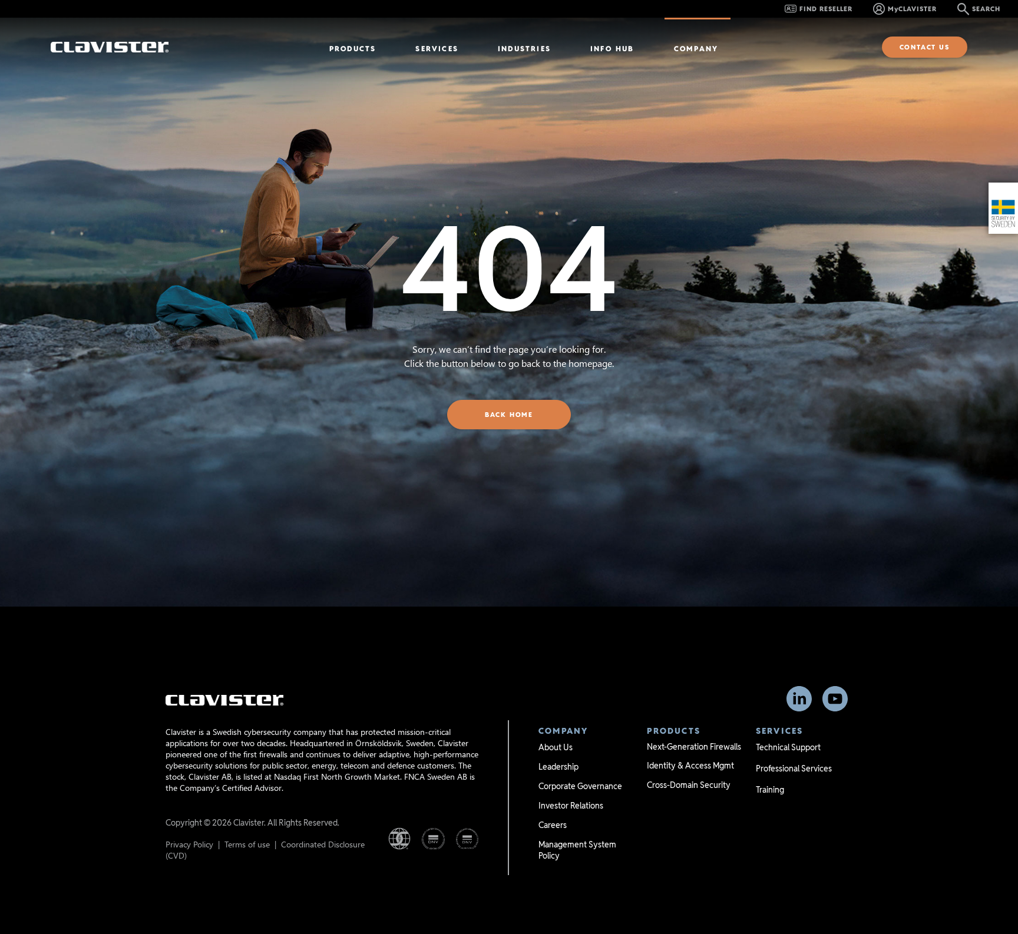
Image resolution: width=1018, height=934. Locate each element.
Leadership (558, 766)
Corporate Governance (580, 786)
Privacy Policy (189, 844)
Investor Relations (570, 805)
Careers (552, 825)
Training (770, 789)
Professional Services (794, 768)
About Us (555, 747)
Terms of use (247, 844)
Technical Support (788, 747)
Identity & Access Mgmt (690, 765)
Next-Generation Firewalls (694, 746)
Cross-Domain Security (689, 785)
